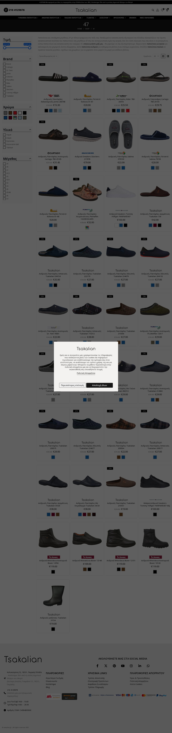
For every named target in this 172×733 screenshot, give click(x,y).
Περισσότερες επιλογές (72, 385)
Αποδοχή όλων (99, 385)
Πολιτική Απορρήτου (86, 373)
